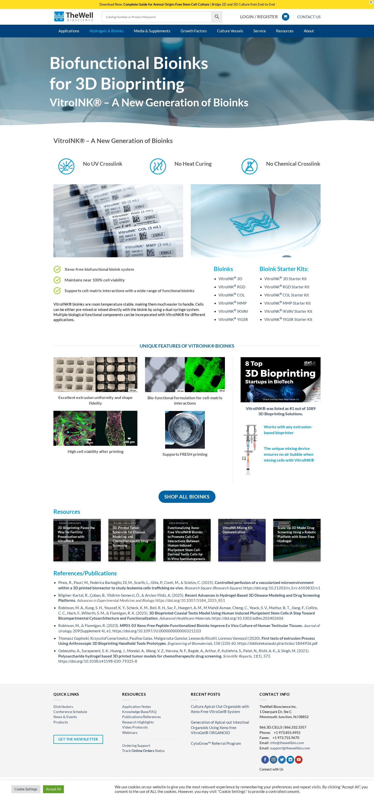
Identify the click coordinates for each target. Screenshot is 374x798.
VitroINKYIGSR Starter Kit (288, 319)
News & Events (65, 717)
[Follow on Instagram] (273, 760)
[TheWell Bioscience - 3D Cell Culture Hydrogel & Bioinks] (73, 16)
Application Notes (136, 706)
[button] (259, 16)
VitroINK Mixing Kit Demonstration (238, 530)
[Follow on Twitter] (282, 760)
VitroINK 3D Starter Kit (285, 279)
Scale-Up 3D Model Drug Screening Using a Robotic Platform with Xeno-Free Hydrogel (297, 534)
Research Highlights (138, 722)
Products (60, 722)
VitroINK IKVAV (233, 311)
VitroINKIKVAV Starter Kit (288, 311)
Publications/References (141, 717)
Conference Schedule (70, 711)
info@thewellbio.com (287, 742)
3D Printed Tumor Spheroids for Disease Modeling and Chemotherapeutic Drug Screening (130, 537)
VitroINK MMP (233, 303)
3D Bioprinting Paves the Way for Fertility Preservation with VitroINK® (76, 534)
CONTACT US (309, 17)
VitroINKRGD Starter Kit (287, 287)
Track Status (143, 750)
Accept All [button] (53, 789)
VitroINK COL (232, 295)
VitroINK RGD (232, 287)
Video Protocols (135, 727)
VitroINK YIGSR (233, 319)
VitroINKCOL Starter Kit (286, 295)
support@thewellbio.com (290, 748)
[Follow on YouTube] (299, 760)
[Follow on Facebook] (265, 760)
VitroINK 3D (230, 279)
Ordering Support (136, 745)
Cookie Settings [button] (26, 789)
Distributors (63, 706)
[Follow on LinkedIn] (290, 760)
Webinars (129, 732)
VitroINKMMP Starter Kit (287, 303)
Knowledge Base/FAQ (139, 711)
